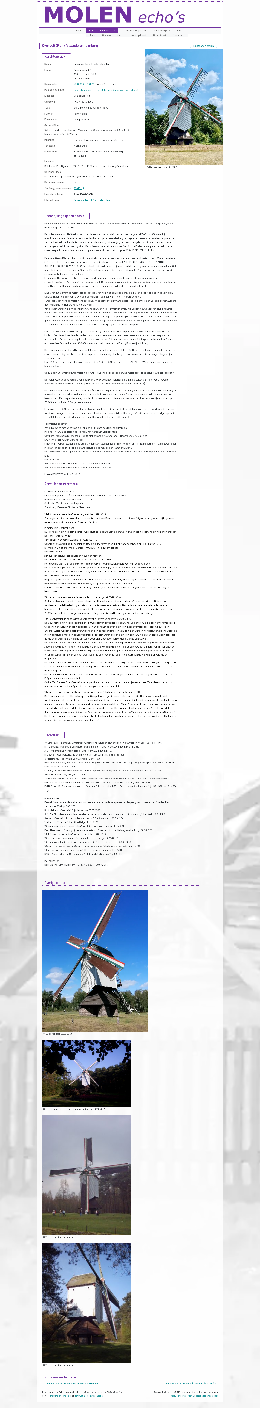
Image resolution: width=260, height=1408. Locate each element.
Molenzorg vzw (162, 30)
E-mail (180, 30)
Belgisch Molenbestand (102, 30)
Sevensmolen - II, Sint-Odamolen (92, 200)
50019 (78, 188)
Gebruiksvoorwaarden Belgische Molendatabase (194, 1395)
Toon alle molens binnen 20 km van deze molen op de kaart (106, 89)
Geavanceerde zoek (113, 35)
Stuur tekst (159, 35)
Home (79, 30)
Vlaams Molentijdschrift (135, 30)
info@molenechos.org (60, 1395)
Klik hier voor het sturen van (70, 1383)
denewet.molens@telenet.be (88, 1395)
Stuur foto (178, 35)
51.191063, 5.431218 (84, 83)
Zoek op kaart (138, 35)
